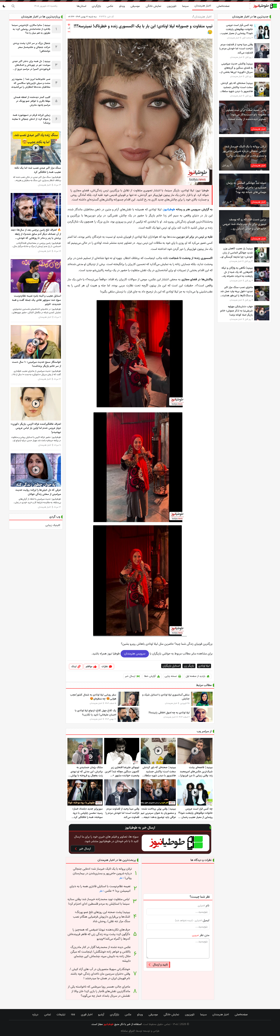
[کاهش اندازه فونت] (68, 31)
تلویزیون (171, 6)
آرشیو (101, 1014)
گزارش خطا (150, 676)
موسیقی (135, 6)
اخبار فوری (86, 1014)
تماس (47, 1014)
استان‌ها (81, 6)
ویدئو (122, 6)
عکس (110, 6)
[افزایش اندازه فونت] (68, 24)
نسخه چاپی (171, 676)
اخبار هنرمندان (202, 5)
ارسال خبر (130, 676)
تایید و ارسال (160, 964)
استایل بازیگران (171, 666)
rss (73, 1014)
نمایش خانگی (153, 6)
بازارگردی (96, 6)
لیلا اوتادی (204, 666)
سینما (185, 6)
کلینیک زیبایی (52, 525)
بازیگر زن (189, 666)
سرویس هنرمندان (134, 653)
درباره (35, 1014)
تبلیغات (61, 1014)
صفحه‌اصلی (223, 6)
